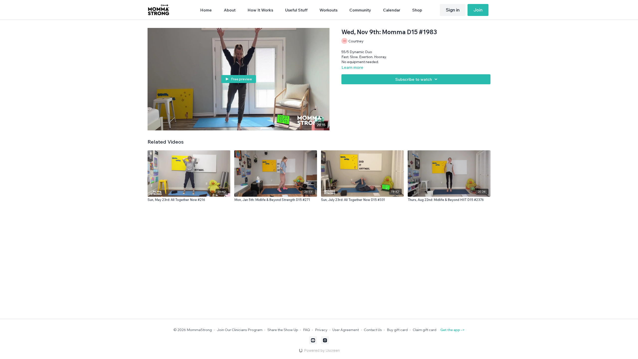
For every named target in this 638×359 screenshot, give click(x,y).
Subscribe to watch (413, 79)
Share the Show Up (282, 330)
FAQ (306, 330)
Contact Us (373, 330)
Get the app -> (452, 330)
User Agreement (345, 330)
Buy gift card (397, 330)
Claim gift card (424, 330)
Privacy (321, 330)
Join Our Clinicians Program (239, 330)
